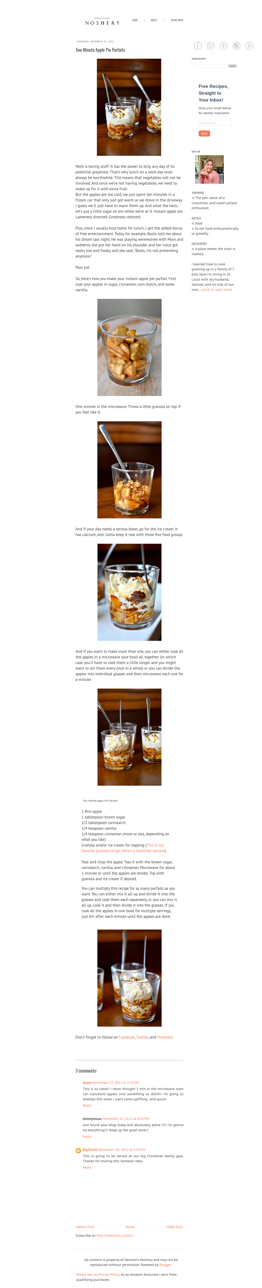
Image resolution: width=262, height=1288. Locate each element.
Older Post (175, 1226)
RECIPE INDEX (177, 20)
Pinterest (164, 1037)
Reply (87, 1105)
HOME (135, 20)
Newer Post (85, 1226)
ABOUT (154, 20)
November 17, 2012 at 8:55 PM (125, 1118)
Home (130, 1226)
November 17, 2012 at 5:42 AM (115, 1082)
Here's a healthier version (143, 850)
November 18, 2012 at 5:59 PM (121, 1149)
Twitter (142, 1037)
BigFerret (90, 1149)
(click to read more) (217, 289)
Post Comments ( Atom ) (115, 1235)
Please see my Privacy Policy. (98, 1274)
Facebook (126, 1037)
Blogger (165, 1264)
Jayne (87, 1082)
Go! (204, 133)
